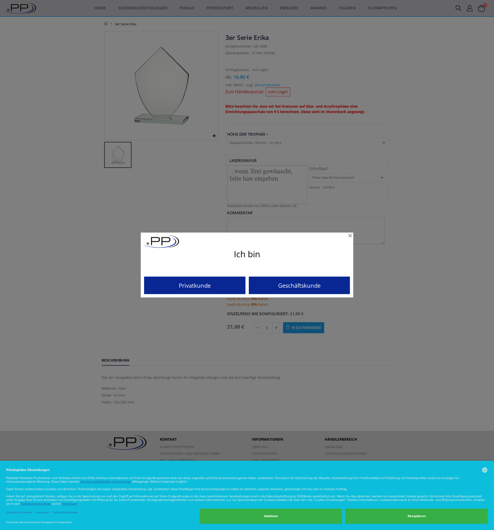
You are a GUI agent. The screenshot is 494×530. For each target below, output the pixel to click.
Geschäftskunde (299, 285)
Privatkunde (195, 285)
